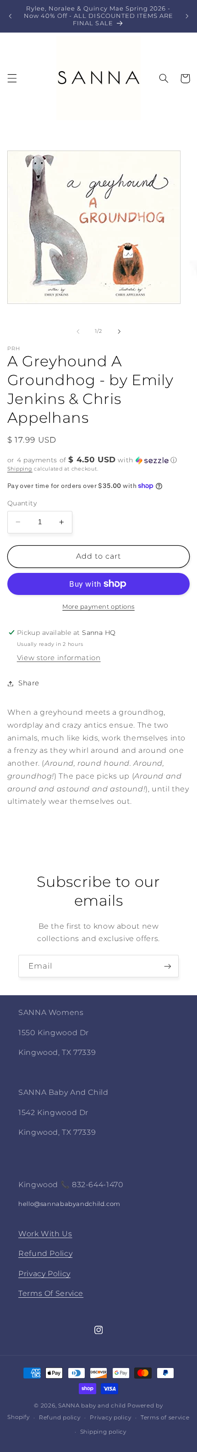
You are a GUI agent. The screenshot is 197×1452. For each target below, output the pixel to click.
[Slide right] (119, 331)
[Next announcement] (187, 16)
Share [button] (28, 683)
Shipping (20, 469)
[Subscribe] (167, 966)
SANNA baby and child (92, 1405)
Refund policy (60, 1417)
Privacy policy (110, 1417)
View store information (59, 658)
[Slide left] (78, 331)
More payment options (98, 606)
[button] (11, 78)
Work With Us (45, 1233)
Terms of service (165, 1417)
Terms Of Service (50, 1293)
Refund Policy (45, 1253)
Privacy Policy (44, 1273)
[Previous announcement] (10, 16)
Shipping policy (103, 1432)
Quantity (22, 503)
